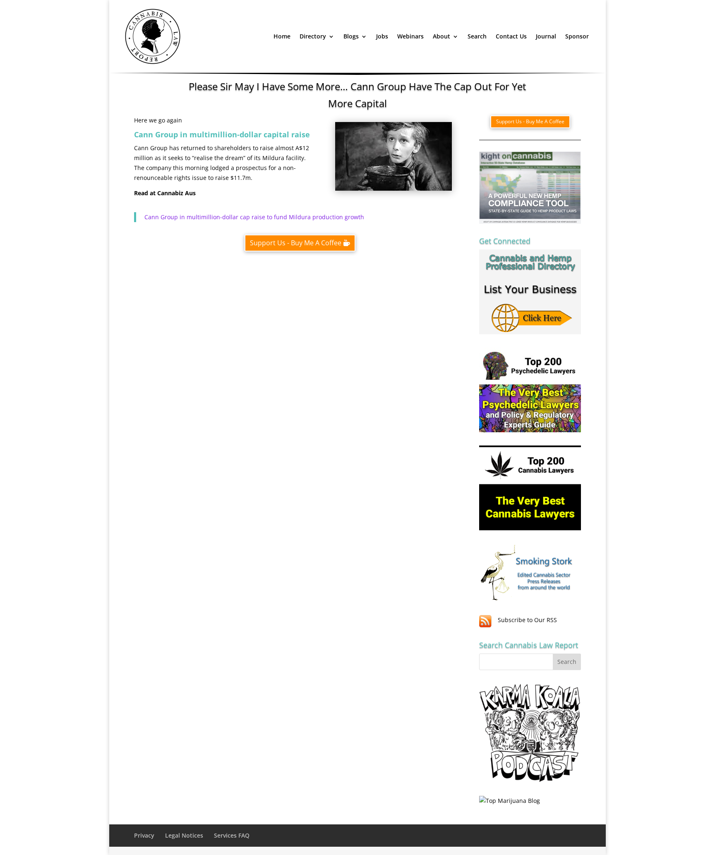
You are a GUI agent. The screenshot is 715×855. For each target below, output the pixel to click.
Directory (313, 36)
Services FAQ (232, 835)
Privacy (144, 835)
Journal (546, 36)
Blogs (351, 36)
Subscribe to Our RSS (527, 620)
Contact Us (511, 36)
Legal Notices (184, 835)
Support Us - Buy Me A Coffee (295, 242)
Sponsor (577, 36)
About (441, 36)
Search (477, 36)
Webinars (410, 36)
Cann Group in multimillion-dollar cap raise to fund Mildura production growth (254, 217)
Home (282, 36)
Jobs (382, 36)
